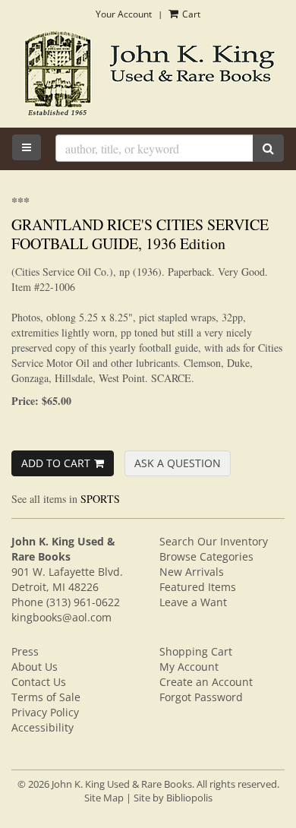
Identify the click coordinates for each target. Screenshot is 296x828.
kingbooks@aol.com (61, 617)
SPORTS (100, 498)
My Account (189, 666)
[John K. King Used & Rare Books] (148, 75)
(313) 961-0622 (83, 602)
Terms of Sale (45, 697)
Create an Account (206, 682)
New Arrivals (191, 571)
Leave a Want (193, 602)
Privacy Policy (45, 712)
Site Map (104, 798)
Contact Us (38, 682)
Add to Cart (55, 463)
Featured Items (197, 587)
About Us (34, 666)
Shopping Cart (195, 651)
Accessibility (42, 727)
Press (25, 651)
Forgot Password (201, 697)
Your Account (124, 14)
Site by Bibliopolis (173, 798)
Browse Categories (206, 556)
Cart (190, 14)
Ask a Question (177, 463)
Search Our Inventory (213, 541)
